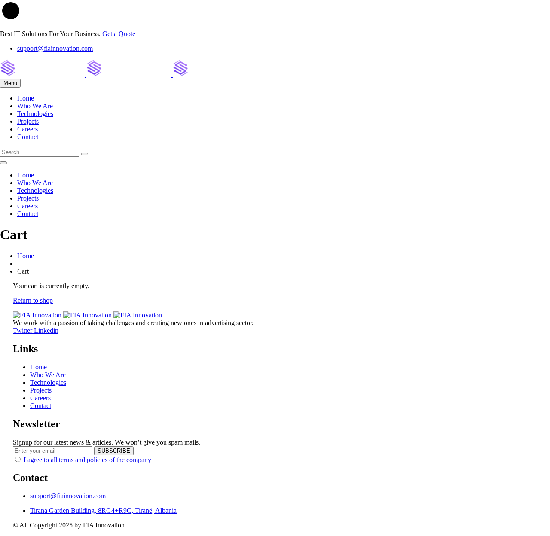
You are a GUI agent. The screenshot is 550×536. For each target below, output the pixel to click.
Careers (27, 129)
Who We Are (35, 106)
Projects (28, 121)
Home (25, 98)
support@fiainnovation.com (55, 48)
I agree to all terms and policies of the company (87, 459)
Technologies (35, 113)
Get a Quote (118, 33)
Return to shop (33, 300)
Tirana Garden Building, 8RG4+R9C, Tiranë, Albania (103, 510)
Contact (27, 136)
